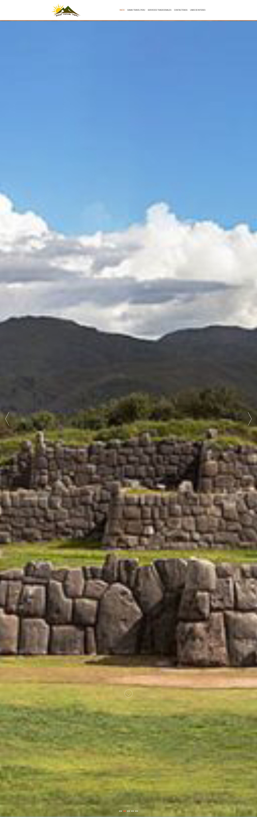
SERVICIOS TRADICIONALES (159, 10)
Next (250, 418)
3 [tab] (128, 811)
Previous (7, 418)
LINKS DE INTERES (197, 10)
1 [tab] (120, 811)
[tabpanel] (128, 419)
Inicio (122, 10)
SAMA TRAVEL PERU (136, 10)
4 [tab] (132, 811)
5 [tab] (136, 811)
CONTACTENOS (181, 10)
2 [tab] (124, 811)
